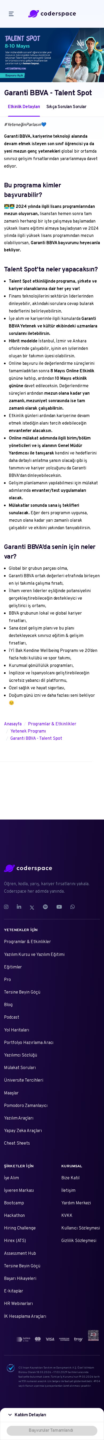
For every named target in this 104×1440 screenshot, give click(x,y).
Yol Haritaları (16, 1030)
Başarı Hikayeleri (20, 1278)
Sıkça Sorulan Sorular (66, 107)
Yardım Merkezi (76, 1203)
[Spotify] (45, 907)
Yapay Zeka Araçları (23, 1131)
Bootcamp (14, 1203)
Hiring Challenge (20, 1228)
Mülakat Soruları (20, 1068)
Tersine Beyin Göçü (22, 992)
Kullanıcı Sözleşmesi (80, 1228)
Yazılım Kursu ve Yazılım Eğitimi (34, 955)
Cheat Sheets (17, 1143)
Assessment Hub (20, 1253)
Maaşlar (11, 1093)
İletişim (68, 1190)
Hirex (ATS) (15, 1241)
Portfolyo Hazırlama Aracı (28, 1043)
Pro (7, 980)
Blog (8, 1005)
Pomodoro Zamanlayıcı (25, 1106)
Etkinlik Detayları (24, 107)
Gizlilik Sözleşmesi (78, 1241)
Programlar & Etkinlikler (52, 724)
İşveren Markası (19, 1190)
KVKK (67, 1216)
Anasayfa (13, 724)
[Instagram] (8, 907)
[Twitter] (32, 907)
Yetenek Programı (28, 731)
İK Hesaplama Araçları (25, 1316)
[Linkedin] (19, 907)
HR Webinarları (18, 1304)
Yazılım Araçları (18, 1118)
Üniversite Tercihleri (23, 1080)
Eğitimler (13, 967)
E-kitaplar (13, 1291)
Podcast (11, 1017)
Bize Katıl (70, 1178)
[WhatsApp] (72, 907)
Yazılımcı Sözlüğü (20, 1055)
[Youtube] (59, 907)
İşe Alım (11, 1178)
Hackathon (14, 1216)
